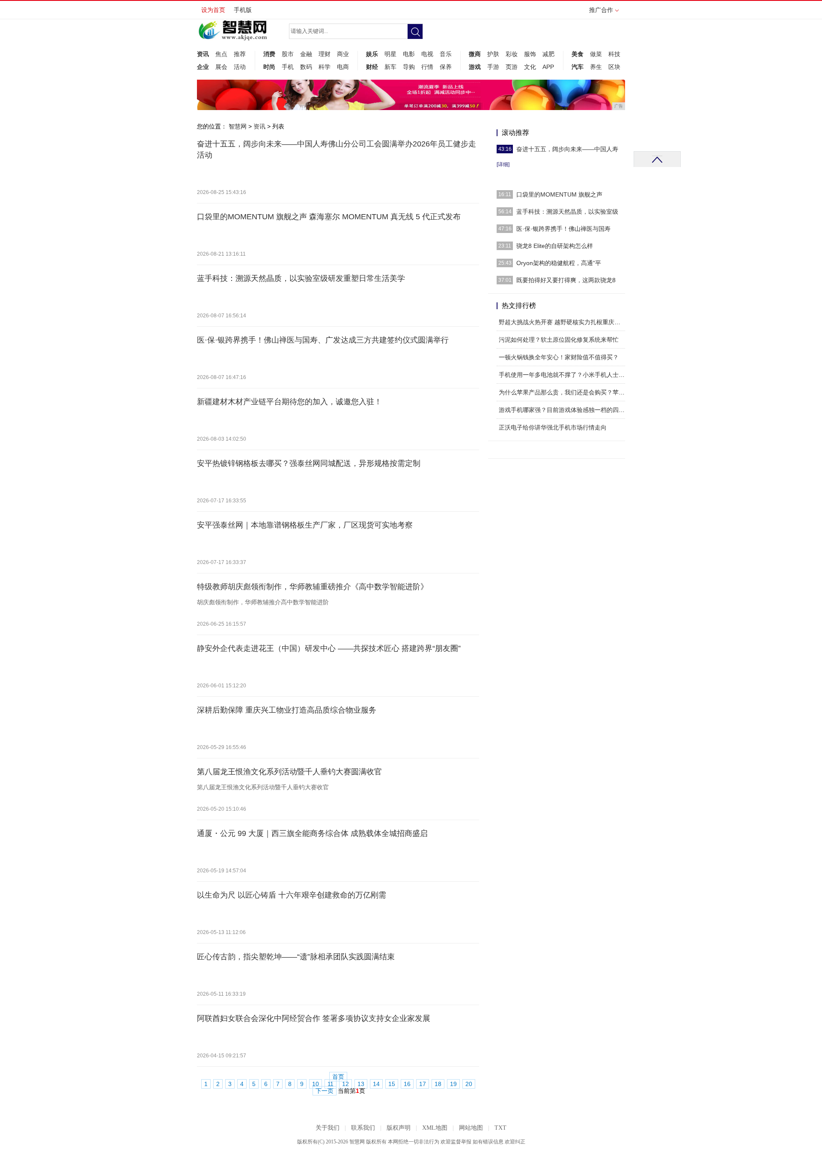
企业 (203, 66)
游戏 (475, 66)
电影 (409, 54)
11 (331, 1084)
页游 (512, 66)
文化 (530, 66)
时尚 (269, 66)
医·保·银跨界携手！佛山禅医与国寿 (563, 228)
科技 (614, 54)
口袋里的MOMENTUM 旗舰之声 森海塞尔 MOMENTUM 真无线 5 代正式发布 (329, 216)
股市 (288, 54)
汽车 (578, 66)
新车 (390, 66)
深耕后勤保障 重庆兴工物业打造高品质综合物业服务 (286, 710)
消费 (269, 54)
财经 (372, 66)
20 (468, 1084)
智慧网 (238, 126)
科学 (325, 66)
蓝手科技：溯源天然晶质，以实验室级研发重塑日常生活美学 (301, 278)
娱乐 (372, 54)
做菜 (596, 54)
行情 (427, 66)
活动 (240, 66)
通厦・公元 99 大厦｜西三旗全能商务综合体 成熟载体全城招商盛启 (312, 833)
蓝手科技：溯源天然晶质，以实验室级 (567, 211)
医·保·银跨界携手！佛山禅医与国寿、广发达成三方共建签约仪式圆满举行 (323, 340)
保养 (446, 66)
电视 (427, 54)
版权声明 (399, 1128)
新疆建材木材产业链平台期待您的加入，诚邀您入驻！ (289, 401)
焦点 (221, 54)
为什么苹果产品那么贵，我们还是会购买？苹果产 (565, 392)
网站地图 (471, 1128)
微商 (475, 54)
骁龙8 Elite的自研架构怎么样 (554, 245)
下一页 (325, 1091)
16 (407, 1084)
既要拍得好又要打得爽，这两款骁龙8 (566, 280)
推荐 (240, 54)
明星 (390, 54)
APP (548, 66)
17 (422, 1084)
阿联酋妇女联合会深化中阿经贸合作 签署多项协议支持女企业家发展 (313, 1018)
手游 (493, 66)
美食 (578, 54)
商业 (343, 54)
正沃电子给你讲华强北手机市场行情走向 (553, 427)
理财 (325, 54)
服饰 (530, 54)
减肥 (548, 54)
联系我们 (363, 1128)
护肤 (493, 54)
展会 (221, 66)
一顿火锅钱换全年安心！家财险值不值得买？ (559, 357)
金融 (306, 54)
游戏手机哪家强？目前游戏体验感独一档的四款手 (565, 409)
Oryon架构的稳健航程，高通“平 (558, 263)
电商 (343, 66)
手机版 (243, 9)
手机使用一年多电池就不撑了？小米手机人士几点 (565, 374)
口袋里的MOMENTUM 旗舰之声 (559, 194)
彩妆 (512, 54)
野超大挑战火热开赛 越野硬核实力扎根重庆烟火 (562, 322)
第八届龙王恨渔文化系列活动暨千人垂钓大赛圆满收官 (289, 771)
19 (453, 1084)
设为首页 (213, 9)
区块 (614, 66)
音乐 (446, 54)
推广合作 (601, 9)
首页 (338, 1077)
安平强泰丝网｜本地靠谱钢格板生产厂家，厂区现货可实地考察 (305, 525)
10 (315, 1084)
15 (391, 1084)
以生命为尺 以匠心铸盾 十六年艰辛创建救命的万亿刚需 (291, 895)
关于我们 (328, 1128)
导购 (409, 66)
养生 (596, 66)
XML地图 (434, 1128)
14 (376, 1084)
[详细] (503, 164)
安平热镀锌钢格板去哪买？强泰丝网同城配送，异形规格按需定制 (308, 463)
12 (345, 1084)
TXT (500, 1128)
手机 (288, 66)
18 (438, 1084)
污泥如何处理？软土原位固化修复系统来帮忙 (559, 339)
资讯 (203, 54)
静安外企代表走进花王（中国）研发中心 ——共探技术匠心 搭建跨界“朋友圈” (329, 648)
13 (360, 1084)
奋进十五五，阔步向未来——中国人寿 (567, 149)
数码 (306, 66)
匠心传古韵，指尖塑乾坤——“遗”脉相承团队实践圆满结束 (296, 956)
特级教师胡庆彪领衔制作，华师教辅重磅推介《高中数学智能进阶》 (312, 586)
